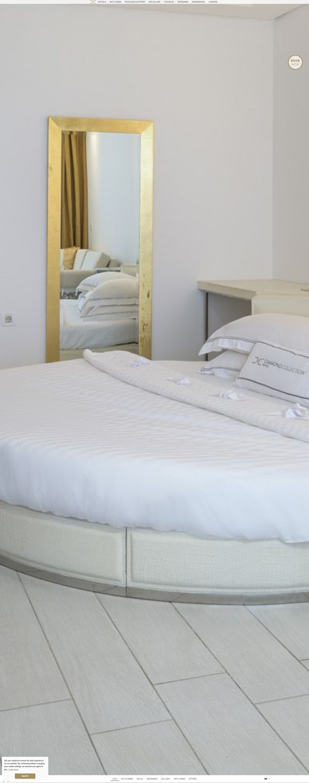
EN (265, 779)
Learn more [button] (13, 770)
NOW (295, 62)
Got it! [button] (25, 776)
